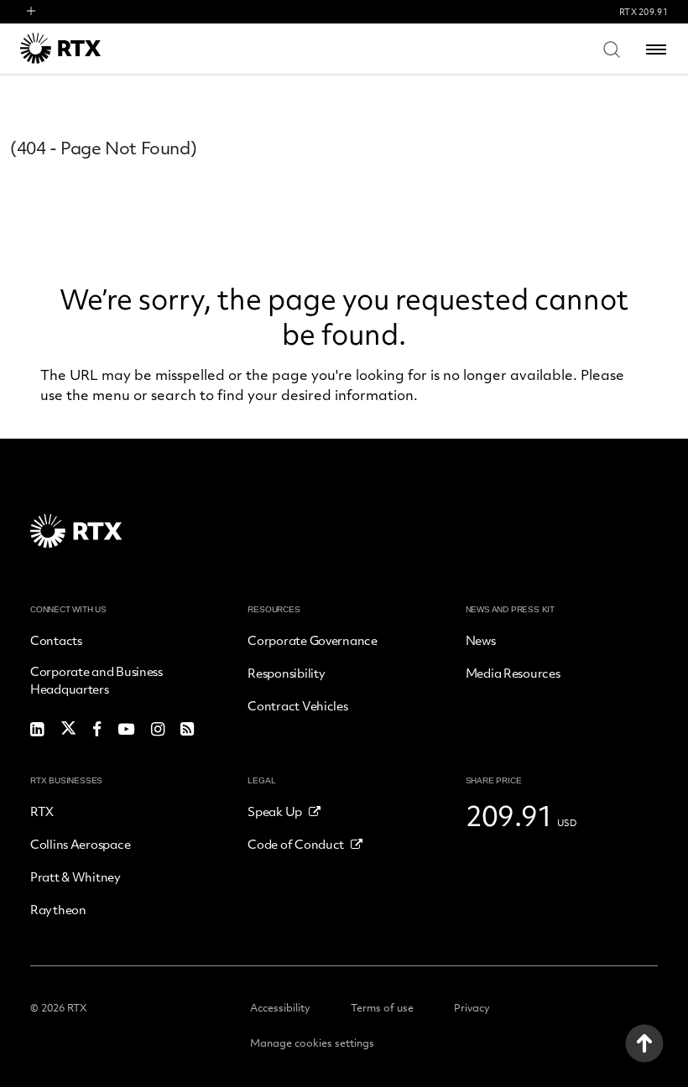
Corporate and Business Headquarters (96, 680)
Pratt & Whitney (75, 876)
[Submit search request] (611, 48)
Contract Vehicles (297, 705)
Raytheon (58, 909)
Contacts (56, 640)
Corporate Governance (312, 640)
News (481, 640)
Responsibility (286, 672)
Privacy (472, 1007)
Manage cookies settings (312, 1042)
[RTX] (83, 48)
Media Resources (513, 672)
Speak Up (275, 811)
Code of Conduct (296, 843)
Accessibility (280, 1007)
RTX (42, 811)
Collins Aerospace (80, 843)
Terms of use (382, 1007)
